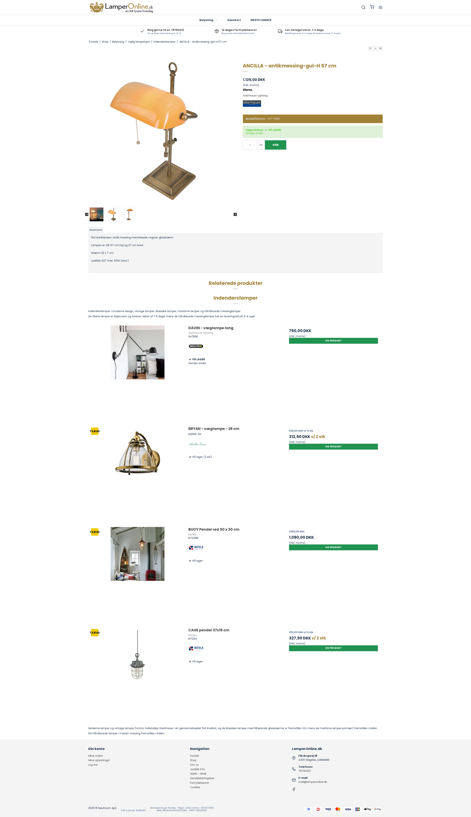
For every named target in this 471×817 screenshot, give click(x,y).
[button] (370, 48)
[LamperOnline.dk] (121, 7)
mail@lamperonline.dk (312, 782)
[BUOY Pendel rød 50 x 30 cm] (137, 574)
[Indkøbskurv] (372, 7)
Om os (194, 765)
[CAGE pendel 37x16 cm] (137, 675)
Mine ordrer (95, 756)
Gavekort (234, 20)
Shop (193, 760)
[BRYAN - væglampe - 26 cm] (137, 473)
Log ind (92, 765)
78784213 (304, 771)
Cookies (195, 787)
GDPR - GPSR (198, 774)
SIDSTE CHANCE (261, 20)
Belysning (206, 20)
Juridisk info (197, 769)
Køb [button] (276, 145)
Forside (194, 756)
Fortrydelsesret (199, 783)
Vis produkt (333, 340)
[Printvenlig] (380, 48)
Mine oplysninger (99, 760)
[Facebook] (294, 790)
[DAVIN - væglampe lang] (137, 373)
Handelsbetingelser (202, 778)
